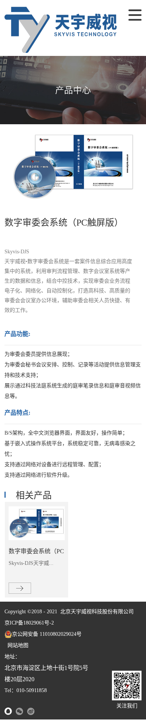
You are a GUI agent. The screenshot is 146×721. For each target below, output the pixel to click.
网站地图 (16, 645)
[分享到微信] (19, 711)
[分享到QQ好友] (8, 711)
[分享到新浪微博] (30, 711)
